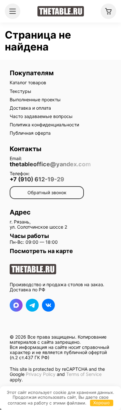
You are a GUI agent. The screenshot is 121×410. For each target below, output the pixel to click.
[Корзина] (108, 11)
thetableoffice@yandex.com (50, 164)
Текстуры (20, 91)
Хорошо (101, 402)
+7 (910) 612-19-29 (37, 179)
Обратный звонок (46, 192)
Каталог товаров (28, 82)
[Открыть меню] (12, 11)
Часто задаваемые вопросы (41, 116)
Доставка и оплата (30, 108)
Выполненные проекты (35, 99)
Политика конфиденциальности (44, 124)
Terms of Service (84, 374)
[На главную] (60, 11)
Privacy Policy (40, 374)
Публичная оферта (30, 133)
